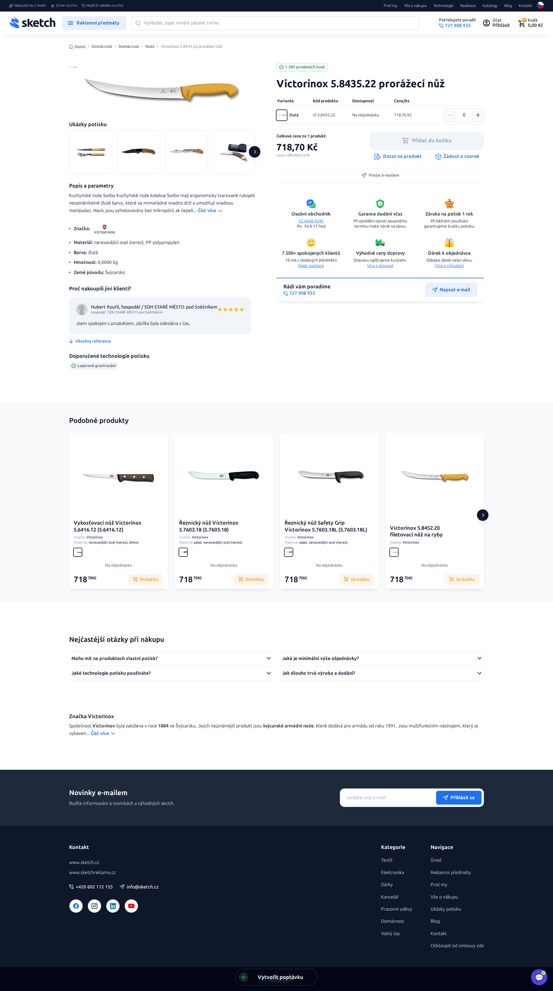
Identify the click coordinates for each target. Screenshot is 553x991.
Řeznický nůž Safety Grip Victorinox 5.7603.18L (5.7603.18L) (326, 526)
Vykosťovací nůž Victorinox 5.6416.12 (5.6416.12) (107, 526)
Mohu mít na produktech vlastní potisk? (114, 658)
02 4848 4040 (311, 221)
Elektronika (392, 872)
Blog (508, 6)
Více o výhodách (449, 265)
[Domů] (32, 23)
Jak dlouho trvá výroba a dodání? (318, 673)
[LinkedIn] (113, 906)
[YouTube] (131, 906)
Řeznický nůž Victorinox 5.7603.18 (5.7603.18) (208, 526)
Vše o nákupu (415, 6)
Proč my (390, 6)
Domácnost (102, 46)
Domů (80, 46)
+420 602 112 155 (94, 887)
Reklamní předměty (451, 872)
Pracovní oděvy (396, 909)
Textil (386, 860)
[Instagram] (94, 906)
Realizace (468, 6)
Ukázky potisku (446, 909)
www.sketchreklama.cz (92, 872)
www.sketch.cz (84, 862)
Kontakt (525, 6)
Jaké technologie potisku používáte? (111, 673)
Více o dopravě (380, 265)
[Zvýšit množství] (478, 115)
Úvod (436, 860)
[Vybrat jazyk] (540, 6)
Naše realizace (311, 265)
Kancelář (390, 897)
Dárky (387, 884)
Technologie (443, 6)
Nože (150, 46)
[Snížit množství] (450, 115)
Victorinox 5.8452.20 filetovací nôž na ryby (416, 531)
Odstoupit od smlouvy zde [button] (457, 945)
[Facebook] (76, 906)
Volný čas (390, 933)
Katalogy (490, 6)
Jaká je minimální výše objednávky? (320, 658)
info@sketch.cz (143, 887)
